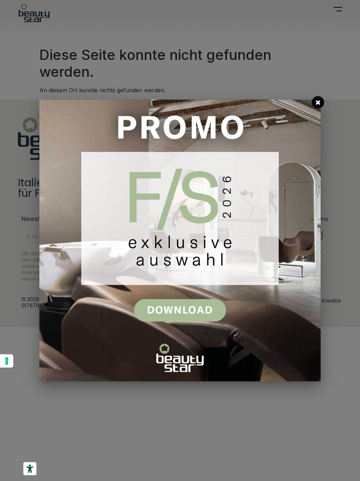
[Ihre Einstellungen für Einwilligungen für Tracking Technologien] (6, 361)
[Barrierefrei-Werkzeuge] (30, 468)
